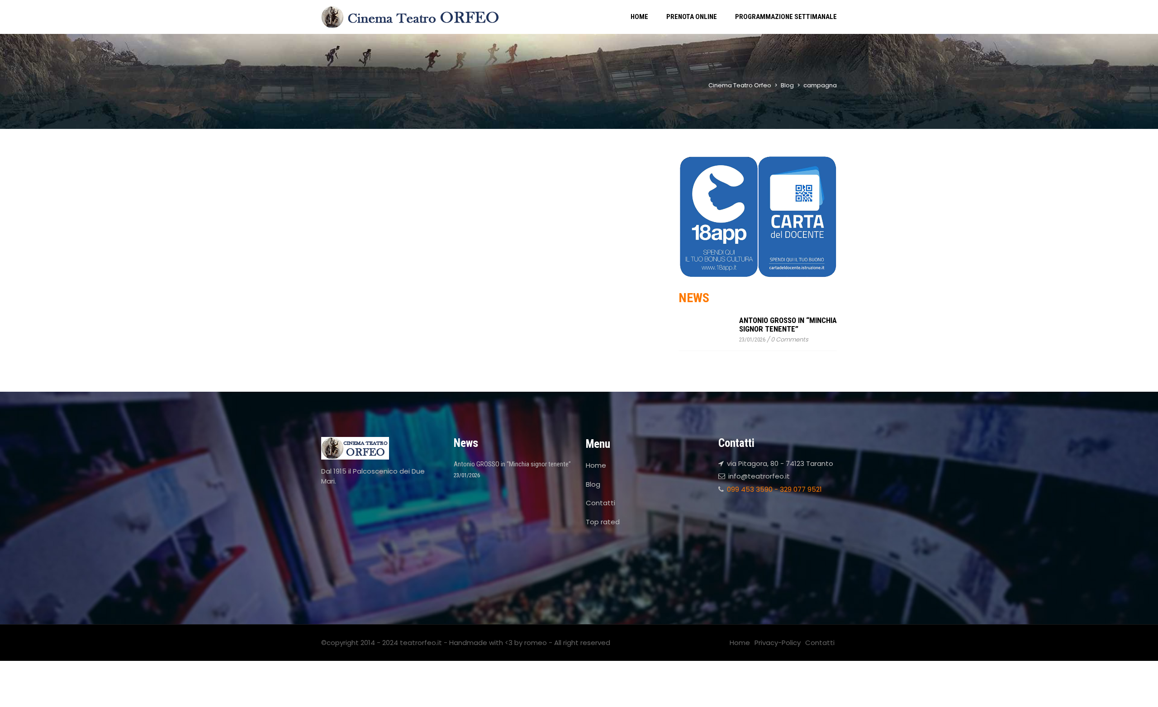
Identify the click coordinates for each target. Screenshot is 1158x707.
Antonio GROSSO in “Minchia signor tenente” (788, 324)
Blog (593, 484)
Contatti (600, 503)
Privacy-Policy (778, 642)
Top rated (603, 522)
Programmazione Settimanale (786, 17)
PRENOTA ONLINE (691, 17)
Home (639, 17)
